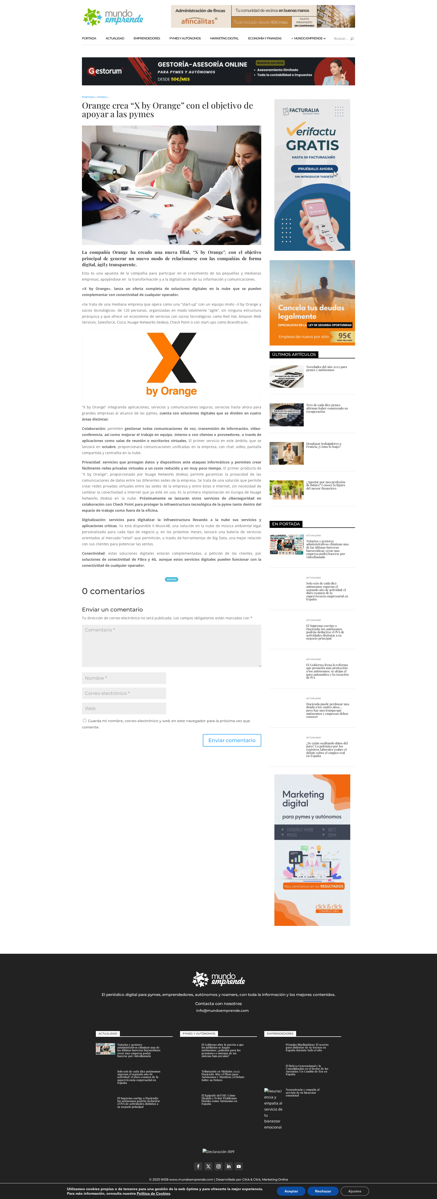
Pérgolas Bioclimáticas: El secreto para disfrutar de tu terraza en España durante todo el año (307, 1047)
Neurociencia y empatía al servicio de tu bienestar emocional (302, 1092)
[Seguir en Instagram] (218, 1166)
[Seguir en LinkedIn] (229, 1166)
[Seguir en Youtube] (239, 1166)
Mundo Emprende (308, 38)
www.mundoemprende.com (191, 1179)
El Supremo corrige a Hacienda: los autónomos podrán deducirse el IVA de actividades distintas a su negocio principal (325, 631)
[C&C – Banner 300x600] (312, 924)
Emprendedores (147, 38)
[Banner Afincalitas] (263, 26)
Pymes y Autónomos (185, 38)
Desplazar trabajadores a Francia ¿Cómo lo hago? (323, 445)
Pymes (101, 97)
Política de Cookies (153, 1193)
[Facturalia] (312, 249)
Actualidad (115, 38)
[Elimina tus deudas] (312, 344)
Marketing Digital (224, 38)
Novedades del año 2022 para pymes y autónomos (326, 368)
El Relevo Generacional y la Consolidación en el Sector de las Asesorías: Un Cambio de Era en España (307, 1070)
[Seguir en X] (208, 1166)
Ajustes (354, 1191)
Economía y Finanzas (264, 38)
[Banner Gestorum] (218, 84)
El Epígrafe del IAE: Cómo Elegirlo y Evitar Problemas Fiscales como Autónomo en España (219, 1099)
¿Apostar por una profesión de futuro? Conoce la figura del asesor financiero (325, 485)
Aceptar (291, 1191)
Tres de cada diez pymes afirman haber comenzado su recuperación (327, 408)
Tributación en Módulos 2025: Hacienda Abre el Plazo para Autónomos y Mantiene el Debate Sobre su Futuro (223, 1075)
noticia (171, 579)
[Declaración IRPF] (219, 1151)
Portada (89, 38)
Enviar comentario (232, 740)
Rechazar (323, 1191)
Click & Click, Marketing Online (265, 1179)
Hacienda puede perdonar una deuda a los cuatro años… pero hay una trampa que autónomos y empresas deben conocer (327, 710)
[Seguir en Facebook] (198, 1166)
